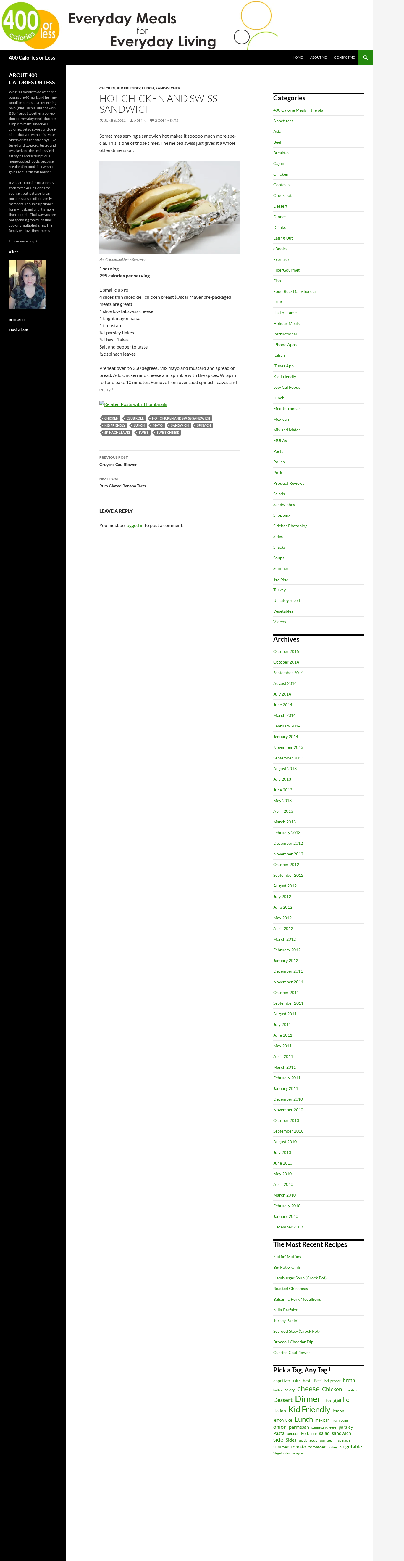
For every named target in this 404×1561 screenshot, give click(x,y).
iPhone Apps (285, 344)
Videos (279, 621)
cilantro (351, 1390)
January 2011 (285, 1088)
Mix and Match (287, 429)
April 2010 (283, 1184)
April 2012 (283, 928)
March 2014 (284, 715)
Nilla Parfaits (285, 1309)
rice (314, 1433)
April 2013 (283, 811)
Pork (277, 472)
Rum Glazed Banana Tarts (122, 482)
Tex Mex (280, 579)
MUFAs (280, 440)
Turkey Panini (285, 1320)
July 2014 (282, 693)
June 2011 (282, 1035)
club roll (135, 418)
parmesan (299, 1427)
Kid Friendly (128, 88)
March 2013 (284, 821)
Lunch (148, 88)
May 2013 (282, 800)
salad (324, 1433)
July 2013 (282, 779)
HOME (298, 57)
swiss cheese (168, 432)
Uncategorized (286, 600)
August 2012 (285, 885)
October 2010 (286, 1120)
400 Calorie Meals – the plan (299, 110)
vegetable (351, 1446)
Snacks (279, 547)
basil (307, 1380)
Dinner (279, 216)
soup (313, 1440)
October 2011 (286, 992)
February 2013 (286, 832)
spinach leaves (117, 432)
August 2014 (285, 683)
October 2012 (286, 864)
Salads (279, 493)
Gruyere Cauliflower (118, 461)
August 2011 (285, 1013)
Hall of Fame (285, 312)
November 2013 (288, 747)
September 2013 (288, 757)
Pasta (278, 451)
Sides (278, 536)
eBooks (280, 248)
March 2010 (284, 1194)
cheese (308, 1388)
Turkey (279, 589)
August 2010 (285, 1141)
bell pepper (332, 1381)
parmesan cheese (323, 1427)
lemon (338, 1410)
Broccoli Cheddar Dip (293, 1341)
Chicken (107, 88)
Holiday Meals (286, 323)
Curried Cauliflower (291, 1352)
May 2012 (282, 917)
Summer (281, 568)
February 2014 (286, 725)
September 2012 (288, 875)
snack (303, 1440)
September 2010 (288, 1130)
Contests (281, 184)
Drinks (279, 227)
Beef (277, 141)
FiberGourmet (286, 269)
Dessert (280, 205)
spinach (204, 425)
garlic (341, 1399)
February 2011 (286, 1077)
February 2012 (286, 949)
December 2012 (288, 843)
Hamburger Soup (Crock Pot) (300, 1277)
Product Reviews (288, 483)
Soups (278, 557)
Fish (277, 280)
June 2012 (282, 907)
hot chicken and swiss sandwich (181, 418)
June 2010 (282, 1162)
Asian (278, 131)
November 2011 (288, 981)
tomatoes (317, 1446)
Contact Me (344, 57)
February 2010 (286, 1205)
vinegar (297, 1453)
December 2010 (288, 1098)
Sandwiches (168, 88)
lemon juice (282, 1420)
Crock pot (282, 195)
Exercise (281, 259)
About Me (318, 57)
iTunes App (283, 365)
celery (290, 1389)
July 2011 (282, 1024)
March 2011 (284, 1066)
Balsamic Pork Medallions (297, 1299)
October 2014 (286, 661)
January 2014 (285, 736)
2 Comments (166, 120)
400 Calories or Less (32, 57)
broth (349, 1380)
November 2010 (288, 1109)
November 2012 (288, 853)
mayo (158, 425)
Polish (279, 461)
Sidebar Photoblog (290, 525)
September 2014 (288, 672)
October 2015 (286, 651)
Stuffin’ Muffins (287, 1256)
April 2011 (283, 1056)
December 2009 (288, 1226)
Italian (279, 355)
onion (280, 1427)
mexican (322, 1420)
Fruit (277, 301)
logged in (134, 525)
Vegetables (283, 611)
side (278, 1439)
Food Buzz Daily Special (295, 291)
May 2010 (282, 1173)
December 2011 (288, 971)
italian (279, 1411)
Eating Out (283, 237)
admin (140, 120)
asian (296, 1381)
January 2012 (285, 960)
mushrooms (340, 1420)
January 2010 (285, 1216)
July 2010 (282, 1152)
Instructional (285, 333)
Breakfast (282, 152)
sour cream (327, 1440)
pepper (293, 1433)
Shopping (281, 515)
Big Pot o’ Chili (286, 1267)
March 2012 (284, 939)
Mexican (281, 419)
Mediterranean (287, 408)
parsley (346, 1427)
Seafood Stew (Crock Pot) (296, 1331)
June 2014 (282, 704)
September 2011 (288, 1003)
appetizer (281, 1380)
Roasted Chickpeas (290, 1288)
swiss (143, 432)
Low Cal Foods (286, 387)
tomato (298, 1446)
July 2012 (282, 896)
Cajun (278, 163)
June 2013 (282, 789)
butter (277, 1390)
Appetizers (283, 120)
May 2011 (282, 1045)
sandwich (180, 425)
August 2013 (285, 768)
